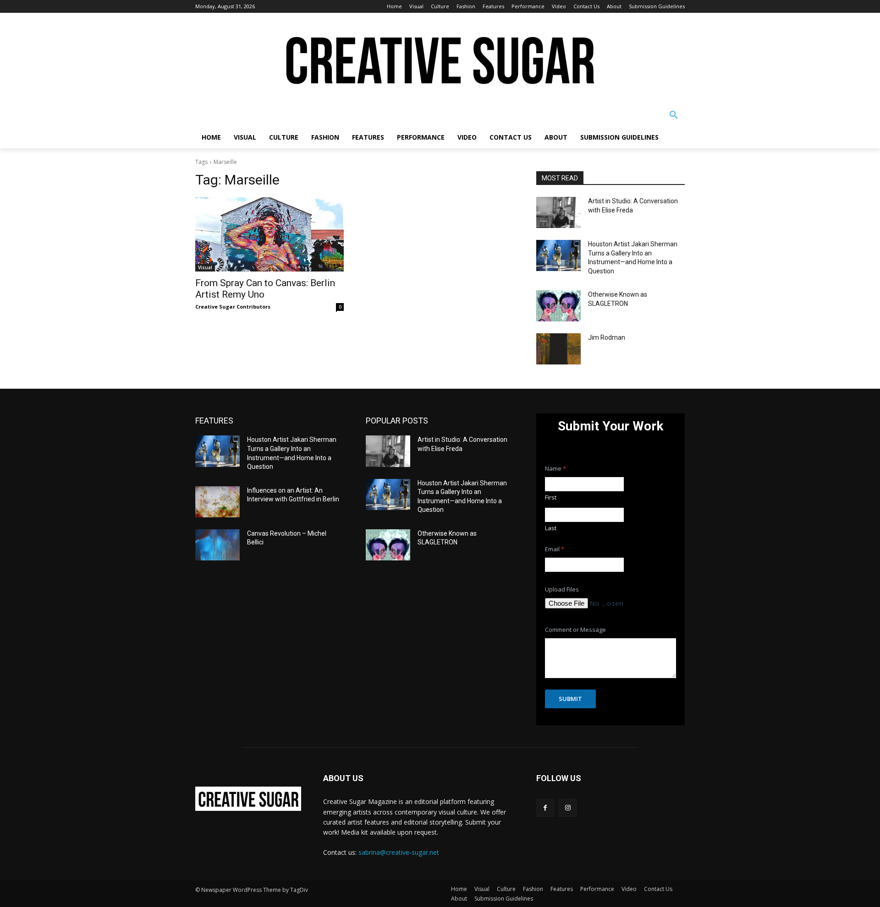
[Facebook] (545, 808)
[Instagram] (568, 808)
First (550, 497)
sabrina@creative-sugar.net (398, 852)
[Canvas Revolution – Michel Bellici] (217, 544)
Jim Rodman (606, 337)
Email (554, 549)
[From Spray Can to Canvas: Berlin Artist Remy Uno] (269, 234)
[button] (674, 115)
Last (550, 528)
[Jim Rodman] (558, 348)
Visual (205, 267)
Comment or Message (575, 630)
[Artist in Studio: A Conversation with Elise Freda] (558, 212)
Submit (570, 699)
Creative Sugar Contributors (232, 306)
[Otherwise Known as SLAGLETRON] (558, 305)
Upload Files (562, 589)
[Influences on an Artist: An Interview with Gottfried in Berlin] (217, 501)
